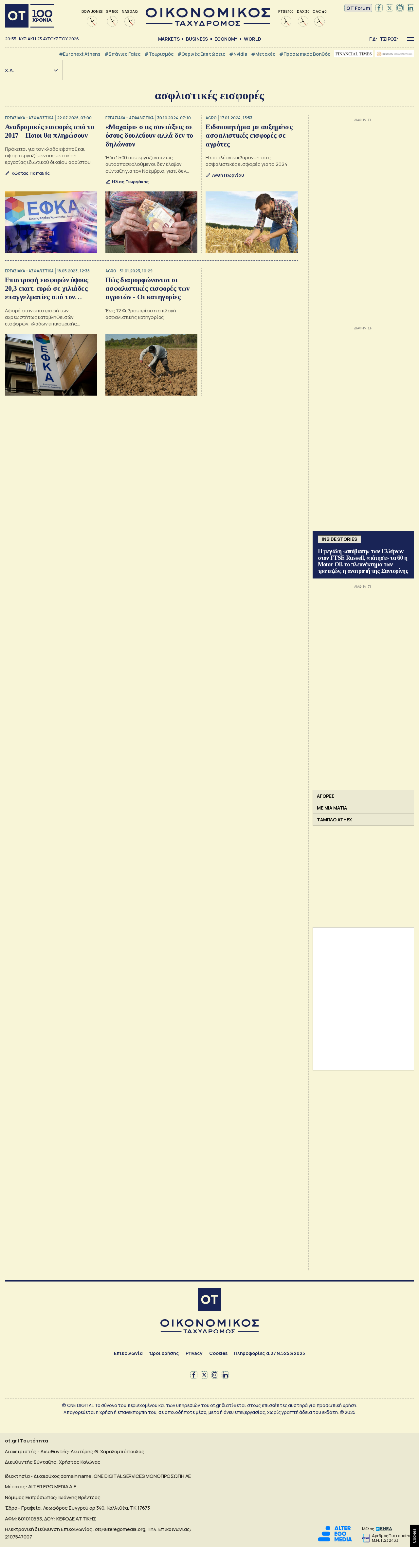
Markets (169, 39)
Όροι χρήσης (164, 1353)
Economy (225, 39)
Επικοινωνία (128, 1353)
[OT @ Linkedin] (410, 8)
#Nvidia (238, 54)
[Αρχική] (29, 16)
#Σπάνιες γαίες (122, 54)
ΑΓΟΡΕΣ (325, 796)
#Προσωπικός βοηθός (304, 54)
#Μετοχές (263, 54)
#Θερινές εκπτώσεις (201, 54)
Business (197, 39)
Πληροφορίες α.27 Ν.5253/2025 (269, 1353)
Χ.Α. (9, 70)
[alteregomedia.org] (335, 1540)
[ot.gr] (208, 24)
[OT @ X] (389, 8)
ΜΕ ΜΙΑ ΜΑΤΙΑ (332, 808)
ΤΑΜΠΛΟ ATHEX (334, 819)
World (252, 39)
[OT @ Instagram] (400, 8)
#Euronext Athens (80, 54)
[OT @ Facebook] (379, 8)
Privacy (194, 1353)
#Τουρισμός (158, 54)
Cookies (218, 1353)
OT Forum (358, 8)
